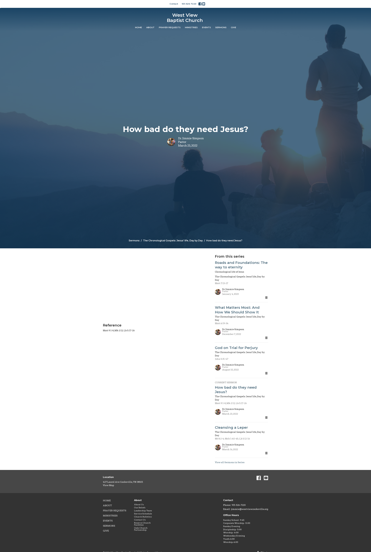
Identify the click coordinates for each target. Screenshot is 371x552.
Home (138, 27)
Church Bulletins (143, 517)
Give (233, 27)
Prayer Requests (170, 27)
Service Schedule (143, 513)
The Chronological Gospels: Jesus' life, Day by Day (173, 240)
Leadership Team (143, 510)
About (150, 27)
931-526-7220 (189, 4)
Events (206, 27)
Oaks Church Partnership (141, 529)
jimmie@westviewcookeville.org (249, 509)
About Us (139, 504)
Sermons (221, 27)
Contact (174, 4)
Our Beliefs (139, 507)
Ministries (191, 27)
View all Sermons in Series (229, 462)
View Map (108, 485)
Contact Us (140, 520)
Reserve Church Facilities (142, 524)
